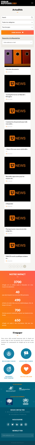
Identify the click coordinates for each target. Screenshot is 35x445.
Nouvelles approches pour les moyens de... (15, 177)
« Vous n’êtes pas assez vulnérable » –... (17, 150)
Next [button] (33, 389)
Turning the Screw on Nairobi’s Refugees (15, 95)
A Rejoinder (9, 204)
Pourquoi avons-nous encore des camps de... (16, 230)
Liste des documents (12, 69)
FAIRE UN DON (16, 32)
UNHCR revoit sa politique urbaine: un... (17, 257)
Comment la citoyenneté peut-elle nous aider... (16, 123)
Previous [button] (1, 389)
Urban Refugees (20, 442)
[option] (11, 389)
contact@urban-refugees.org (18, 414)
